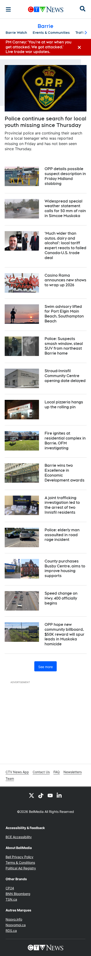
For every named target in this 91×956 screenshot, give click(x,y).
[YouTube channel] (50, 795)
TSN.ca (11, 899)
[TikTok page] (41, 795)
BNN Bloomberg (18, 894)
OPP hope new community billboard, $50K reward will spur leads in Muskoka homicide (64, 634)
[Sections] (8, 9)
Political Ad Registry (21, 868)
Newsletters (72, 772)
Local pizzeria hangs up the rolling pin (64, 404)
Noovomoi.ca (16, 925)
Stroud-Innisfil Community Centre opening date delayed (65, 376)
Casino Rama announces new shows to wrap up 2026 (65, 280)
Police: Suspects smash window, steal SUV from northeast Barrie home (64, 346)
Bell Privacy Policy (19, 857)
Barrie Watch (16, 32)
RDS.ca (11, 931)
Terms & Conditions (20, 862)
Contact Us (41, 772)
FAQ (56, 772)
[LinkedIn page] (59, 795)
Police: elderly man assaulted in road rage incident (62, 535)
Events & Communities (51, 32)
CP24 (10, 888)
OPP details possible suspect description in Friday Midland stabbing (65, 176)
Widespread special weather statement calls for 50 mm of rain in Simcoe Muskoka (65, 208)
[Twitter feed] (31, 795)
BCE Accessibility (19, 837)
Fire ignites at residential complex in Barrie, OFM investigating (65, 440)
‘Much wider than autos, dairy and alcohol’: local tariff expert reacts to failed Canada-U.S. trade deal (65, 245)
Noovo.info (14, 919)
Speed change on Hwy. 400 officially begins (61, 598)
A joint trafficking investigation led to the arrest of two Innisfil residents (62, 505)
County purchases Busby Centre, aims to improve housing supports (65, 568)
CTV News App (17, 772)
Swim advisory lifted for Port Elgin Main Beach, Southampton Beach (64, 313)
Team (10, 778)
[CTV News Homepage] (45, 9)
